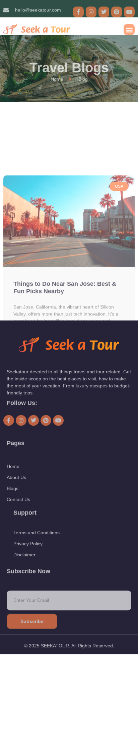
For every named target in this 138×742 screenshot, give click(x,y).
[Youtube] (129, 9)
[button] (129, 26)
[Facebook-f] (78, 9)
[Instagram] (91, 9)
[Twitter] (103, 9)
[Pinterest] (116, 9)
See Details (28, 297)
